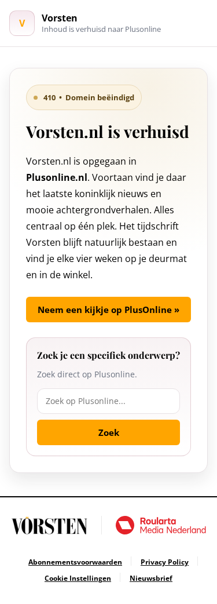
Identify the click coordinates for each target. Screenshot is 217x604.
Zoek (108, 432)
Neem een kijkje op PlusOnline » (108, 309)
